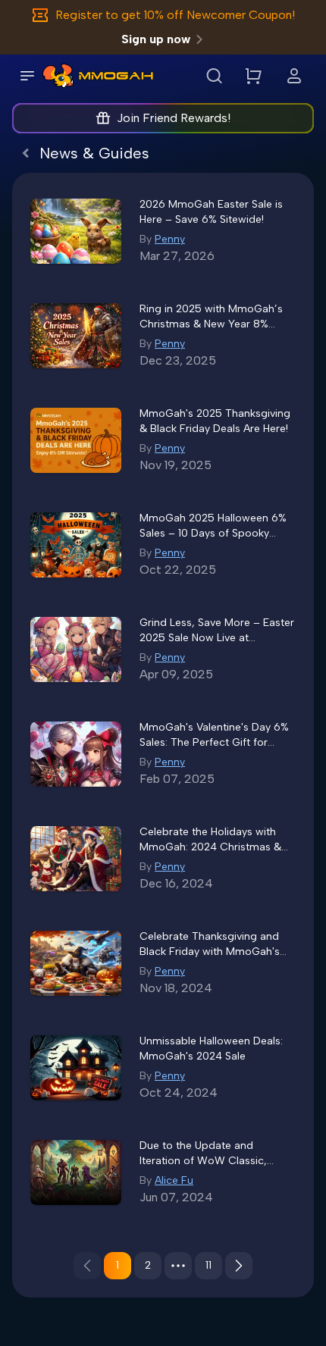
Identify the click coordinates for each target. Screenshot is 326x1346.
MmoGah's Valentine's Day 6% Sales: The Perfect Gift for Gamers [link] (214, 735)
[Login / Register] (294, 76)
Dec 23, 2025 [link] (177, 360)
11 (208, 1265)
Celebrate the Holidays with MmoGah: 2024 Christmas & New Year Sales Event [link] (210, 840)
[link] (58, 76)
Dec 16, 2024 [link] (176, 883)
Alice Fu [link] (174, 1180)
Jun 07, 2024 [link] (176, 1197)
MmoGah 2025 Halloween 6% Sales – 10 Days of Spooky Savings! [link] (213, 526)
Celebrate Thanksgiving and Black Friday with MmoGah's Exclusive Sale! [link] (209, 944)
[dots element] (178, 1265)
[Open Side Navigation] (27, 76)
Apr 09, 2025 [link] (176, 674)
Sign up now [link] (155, 39)
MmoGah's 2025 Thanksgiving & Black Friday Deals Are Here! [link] (214, 421)
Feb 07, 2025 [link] (177, 779)
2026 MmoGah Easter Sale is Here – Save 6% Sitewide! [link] (211, 212)
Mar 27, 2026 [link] (177, 256)
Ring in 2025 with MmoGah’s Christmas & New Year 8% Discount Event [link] (211, 317)
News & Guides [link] (94, 153)
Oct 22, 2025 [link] (177, 569)
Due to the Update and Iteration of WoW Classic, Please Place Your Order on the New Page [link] (217, 1154)
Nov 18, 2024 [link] (175, 988)
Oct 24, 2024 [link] (178, 1092)
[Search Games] (214, 76)
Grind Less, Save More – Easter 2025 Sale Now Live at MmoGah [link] (216, 631)
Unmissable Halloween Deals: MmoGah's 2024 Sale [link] (211, 1049)
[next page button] (238, 1265)
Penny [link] (170, 239)
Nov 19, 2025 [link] (175, 465)
